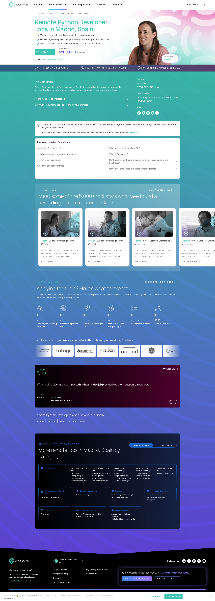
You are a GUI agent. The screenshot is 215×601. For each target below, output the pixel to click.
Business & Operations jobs (156, 497)
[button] (81, 82)
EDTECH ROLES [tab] (165, 445)
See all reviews (161, 190)
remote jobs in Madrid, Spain (52, 59)
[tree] (71, 157)
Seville (61, 421)
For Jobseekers (56, 4)
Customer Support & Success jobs (122, 495)
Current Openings (49, 13)
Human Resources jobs (154, 495)
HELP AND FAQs (19, 580)
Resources (117, 4)
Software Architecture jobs (50, 497)
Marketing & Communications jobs (123, 519)
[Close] (211, 596)
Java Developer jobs (141, 468)
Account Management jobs (120, 514)
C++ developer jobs (120, 471)
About (37, 4)
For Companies (80, 4)
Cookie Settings (154, 596)
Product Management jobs (85, 516)
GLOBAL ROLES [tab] (141, 445)
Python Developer (67, 13)
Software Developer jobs (165, 473)
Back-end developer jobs (100, 481)
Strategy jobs (151, 500)
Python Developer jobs (142, 476)
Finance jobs (45, 514)
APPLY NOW (42, 51)
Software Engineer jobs (100, 473)
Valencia (51, 421)
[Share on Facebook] (143, 113)
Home (37, 13)
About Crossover (60, 569)
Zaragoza (72, 421)
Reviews (101, 4)
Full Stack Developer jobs (122, 481)
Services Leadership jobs (119, 497)
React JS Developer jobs (143, 478)
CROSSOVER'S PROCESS (159, 282)
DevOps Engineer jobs (121, 476)
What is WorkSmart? (61, 582)
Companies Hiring (60, 574)
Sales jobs (114, 516)
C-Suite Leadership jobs (84, 495)
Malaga (82, 421)
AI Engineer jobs (97, 478)
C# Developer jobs (120, 468)
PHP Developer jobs (141, 473)
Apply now (133, 132)
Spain (79, 13)
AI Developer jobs (98, 476)
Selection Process (94, 574)
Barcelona (40, 421)
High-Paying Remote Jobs (97, 569)
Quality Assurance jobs (78, 481)
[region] (107, 596)
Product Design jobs (77, 478)
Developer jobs (118, 473)
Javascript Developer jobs (143, 471)
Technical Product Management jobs (88, 514)
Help (189, 4)
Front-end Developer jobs (122, 478)
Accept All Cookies (173, 596)
